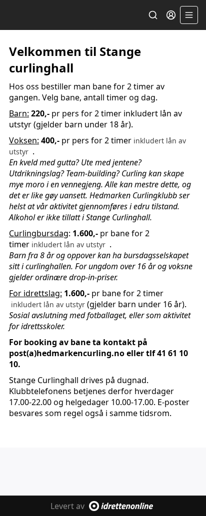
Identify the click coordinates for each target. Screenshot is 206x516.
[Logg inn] (171, 15)
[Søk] (153, 15)
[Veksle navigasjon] (189, 15)
